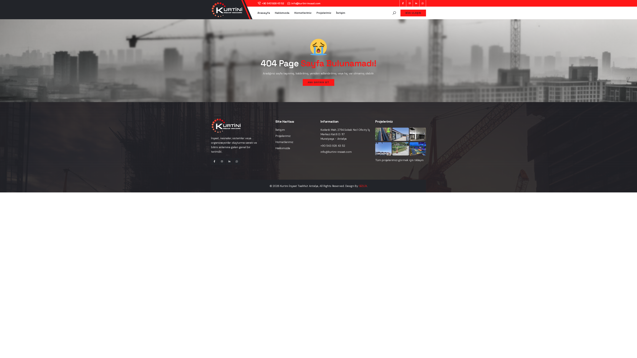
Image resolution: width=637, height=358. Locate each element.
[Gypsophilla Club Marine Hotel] (418, 134)
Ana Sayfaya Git (318, 82)
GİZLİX (363, 186)
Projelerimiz (324, 13)
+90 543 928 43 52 (273, 3)
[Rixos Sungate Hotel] (383, 134)
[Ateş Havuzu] (418, 148)
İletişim (340, 13)
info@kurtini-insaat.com (305, 3)
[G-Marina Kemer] (383, 148)
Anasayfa (263, 13)
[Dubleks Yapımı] (400, 134)
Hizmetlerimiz (302, 13)
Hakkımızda (282, 13)
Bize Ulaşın (413, 12)
